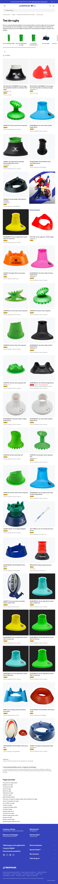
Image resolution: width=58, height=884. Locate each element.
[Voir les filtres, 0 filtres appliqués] (5, 51)
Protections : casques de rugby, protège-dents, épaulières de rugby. (20, 799)
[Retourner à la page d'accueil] (27, 6)
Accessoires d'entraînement (33, 44)
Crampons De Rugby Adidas (10, 807)
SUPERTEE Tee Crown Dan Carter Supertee (15, 310)
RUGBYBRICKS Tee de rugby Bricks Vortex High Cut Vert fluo (42, 674)
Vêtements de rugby (8, 793)
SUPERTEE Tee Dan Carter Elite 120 (13, 455)
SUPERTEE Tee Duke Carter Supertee (40, 310)
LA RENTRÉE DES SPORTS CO (42, 199)
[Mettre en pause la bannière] (52, 2)
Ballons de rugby (7, 790)
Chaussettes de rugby (8, 813)
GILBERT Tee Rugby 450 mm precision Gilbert (14, 273)
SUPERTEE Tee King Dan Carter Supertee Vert (41, 455)
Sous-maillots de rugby (9, 803)
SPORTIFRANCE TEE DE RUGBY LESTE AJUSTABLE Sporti (40, 162)
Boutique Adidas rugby (8, 819)
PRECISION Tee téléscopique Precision (41, 565)
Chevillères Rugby (7, 809)
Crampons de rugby (8, 786)
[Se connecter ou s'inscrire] (50, 6)
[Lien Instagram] (13, 855)
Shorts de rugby (7, 788)
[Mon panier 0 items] (53, 6)
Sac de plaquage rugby (9, 43)
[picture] (16, 71)
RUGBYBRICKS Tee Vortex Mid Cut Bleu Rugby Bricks (41, 126)
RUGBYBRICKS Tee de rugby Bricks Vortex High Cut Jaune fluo (15, 237)
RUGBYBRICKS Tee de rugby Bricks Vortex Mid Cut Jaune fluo (15, 638)
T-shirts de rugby (7, 795)
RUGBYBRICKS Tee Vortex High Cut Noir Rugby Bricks (41, 346)
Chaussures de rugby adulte (10, 782)
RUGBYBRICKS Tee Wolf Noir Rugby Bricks (42, 383)
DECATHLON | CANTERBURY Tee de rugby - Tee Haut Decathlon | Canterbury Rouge (42, 86)
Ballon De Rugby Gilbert (9, 797)
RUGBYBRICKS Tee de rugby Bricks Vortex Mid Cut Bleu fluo (15, 674)
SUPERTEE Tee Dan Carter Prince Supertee (15, 125)
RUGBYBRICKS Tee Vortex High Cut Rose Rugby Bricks (41, 273)
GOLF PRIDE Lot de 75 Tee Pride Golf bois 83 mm (41, 529)
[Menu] (4, 6)
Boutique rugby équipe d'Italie (10, 815)
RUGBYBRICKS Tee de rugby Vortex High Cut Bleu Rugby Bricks (41, 493)
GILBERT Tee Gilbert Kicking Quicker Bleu (41, 746)
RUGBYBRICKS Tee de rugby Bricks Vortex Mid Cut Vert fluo (42, 638)
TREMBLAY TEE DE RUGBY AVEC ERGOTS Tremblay (14, 200)
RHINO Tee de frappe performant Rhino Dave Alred (14, 710)
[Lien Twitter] (7, 855)
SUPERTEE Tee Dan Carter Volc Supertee (14, 345)
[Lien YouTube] (10, 855)
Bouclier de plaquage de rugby (21, 44)
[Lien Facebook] (4, 855)
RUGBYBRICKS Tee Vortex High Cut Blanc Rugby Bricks (15, 419)
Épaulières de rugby (8, 784)
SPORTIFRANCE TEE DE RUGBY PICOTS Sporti (14, 565)
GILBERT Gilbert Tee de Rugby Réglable (14, 529)
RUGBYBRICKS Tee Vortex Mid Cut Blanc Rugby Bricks (41, 419)
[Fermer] (54, 2)
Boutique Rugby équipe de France (11, 821)
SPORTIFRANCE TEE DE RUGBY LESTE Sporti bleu (15, 746)
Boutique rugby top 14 (8, 811)
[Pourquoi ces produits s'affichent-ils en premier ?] (3, 55)
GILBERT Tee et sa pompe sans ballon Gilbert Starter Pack (14, 602)
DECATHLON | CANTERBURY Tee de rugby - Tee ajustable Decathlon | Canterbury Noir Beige (15, 87)
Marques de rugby (7, 817)
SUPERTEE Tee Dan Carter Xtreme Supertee (15, 492)
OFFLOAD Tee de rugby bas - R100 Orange (42, 237)
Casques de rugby (7, 805)
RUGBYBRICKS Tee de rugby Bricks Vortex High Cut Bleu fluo (42, 602)
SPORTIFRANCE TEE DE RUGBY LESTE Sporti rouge (42, 710)
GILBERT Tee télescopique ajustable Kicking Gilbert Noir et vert (13, 162)
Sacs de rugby (45, 43)
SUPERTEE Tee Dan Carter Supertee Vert (14, 383)
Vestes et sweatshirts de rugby (11, 801)
